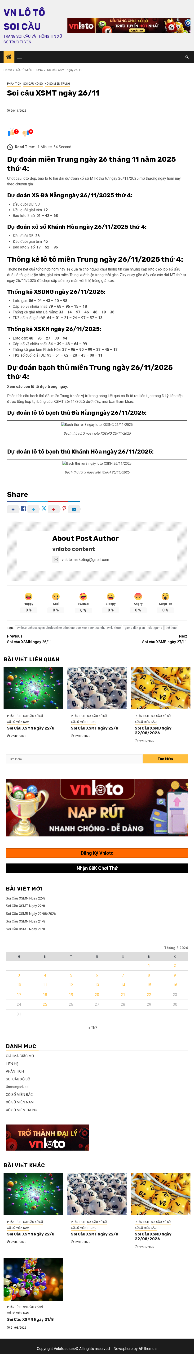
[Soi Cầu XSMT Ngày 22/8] (97, 688)
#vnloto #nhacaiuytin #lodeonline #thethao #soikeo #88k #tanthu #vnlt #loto (68, 627)
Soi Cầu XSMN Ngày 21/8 (25, 921)
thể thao (171, 627)
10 (19, 985)
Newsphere (123, 1348)
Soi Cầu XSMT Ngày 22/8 (94, 728)
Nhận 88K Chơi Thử (97, 868)
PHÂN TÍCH (14, 83)
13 (97, 985)
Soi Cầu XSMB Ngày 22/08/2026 (153, 730)
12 (71, 985)
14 (123, 985)
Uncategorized (17, 1087)
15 (149, 985)
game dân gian (134, 627)
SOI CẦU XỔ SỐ (33, 83)
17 (19, 994)
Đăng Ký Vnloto (97, 853)
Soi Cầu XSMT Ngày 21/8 (25, 929)
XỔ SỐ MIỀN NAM (18, 722)
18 (45, 994)
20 (97, 994)
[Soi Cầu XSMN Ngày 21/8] (33, 1279)
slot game (155, 627)
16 (175, 985)
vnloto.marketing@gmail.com (85, 559)
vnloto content (73, 549)
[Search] (187, 57)
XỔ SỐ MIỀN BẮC (146, 722)
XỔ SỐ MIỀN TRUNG (57, 83)
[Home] (9, 57)
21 (123, 994)
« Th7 (92, 1027)
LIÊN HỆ (12, 1064)
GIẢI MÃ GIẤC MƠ (20, 1056)
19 (71, 994)
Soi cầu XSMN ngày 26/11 (29, 639)
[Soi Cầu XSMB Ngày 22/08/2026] (160, 688)
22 (149, 994)
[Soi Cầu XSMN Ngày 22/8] (33, 688)
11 (45, 985)
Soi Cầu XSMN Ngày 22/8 (30, 728)
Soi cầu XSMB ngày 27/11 (164, 639)
